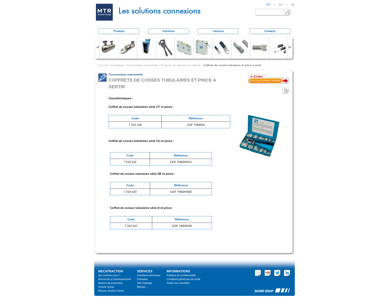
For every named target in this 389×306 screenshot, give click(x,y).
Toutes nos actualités (178, 283)
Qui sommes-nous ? (109, 275)
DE (293, 4)
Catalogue (117, 65)
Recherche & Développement (114, 279)
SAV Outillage (144, 283)
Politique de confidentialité (181, 275)
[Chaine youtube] (267, 276)
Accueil (102, 65)
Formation (142, 279)
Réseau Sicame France (111, 290)
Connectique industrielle (142, 65)
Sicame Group (106, 287)
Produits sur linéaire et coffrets (180, 65)
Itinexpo (141, 287)
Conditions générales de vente (183, 279)
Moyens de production (110, 283)
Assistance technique (148, 275)
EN (280, 4)
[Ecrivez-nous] (258, 276)
